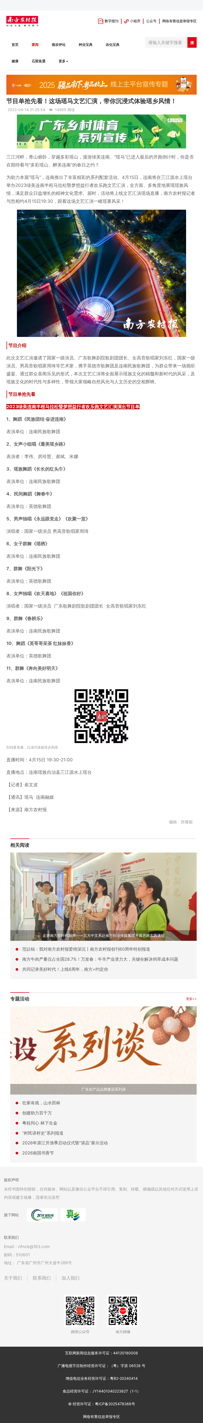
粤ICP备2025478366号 (115, 1404)
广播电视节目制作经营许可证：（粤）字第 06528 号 (101, 1365)
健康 (15, 61)
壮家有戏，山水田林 (41, 1102)
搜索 (192, 44)
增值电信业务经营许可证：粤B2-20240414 (102, 1378)
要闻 (35, 45)
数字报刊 (111, 21)
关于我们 (13, 1278)
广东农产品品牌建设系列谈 (103, 1089)
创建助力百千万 (37, 1112)
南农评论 (59, 45)
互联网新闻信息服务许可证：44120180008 (101, 1353)
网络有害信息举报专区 (179, 21)
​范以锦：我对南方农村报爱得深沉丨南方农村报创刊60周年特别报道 (86, 949)
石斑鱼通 (38, 61)
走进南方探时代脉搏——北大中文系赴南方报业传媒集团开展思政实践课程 (104, 935)
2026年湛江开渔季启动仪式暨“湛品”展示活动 (65, 1142)
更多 (62, 61)
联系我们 (42, 1278)
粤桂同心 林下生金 (39, 1123)
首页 (15, 45)
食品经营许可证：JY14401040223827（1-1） (102, 1391)
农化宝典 (112, 45)
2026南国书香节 (38, 1153)
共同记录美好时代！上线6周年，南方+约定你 (65, 969)
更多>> (191, 999)
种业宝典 (86, 45)
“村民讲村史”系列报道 (42, 1133)
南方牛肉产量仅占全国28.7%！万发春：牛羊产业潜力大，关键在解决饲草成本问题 (100, 959)
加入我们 (71, 1278)
